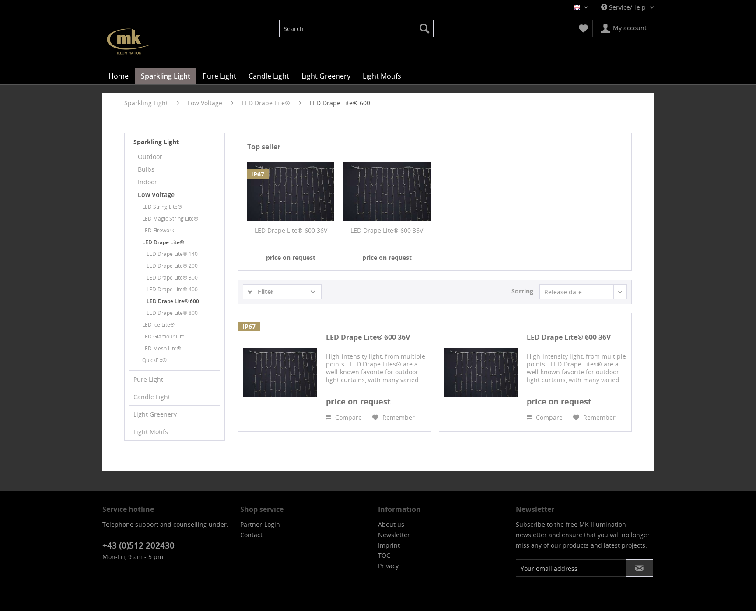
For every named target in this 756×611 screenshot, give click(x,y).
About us (391, 524)
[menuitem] (356, 28)
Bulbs (146, 169)
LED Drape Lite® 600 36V (291, 230)
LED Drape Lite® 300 (172, 277)
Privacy (388, 566)
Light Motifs (150, 432)
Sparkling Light (156, 142)
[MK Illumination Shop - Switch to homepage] (128, 41)
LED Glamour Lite (163, 336)
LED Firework (158, 230)
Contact (251, 535)
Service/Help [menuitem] (627, 7)
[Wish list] (583, 28)
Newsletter (394, 535)
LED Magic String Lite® (170, 218)
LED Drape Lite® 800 (172, 313)
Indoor (147, 182)
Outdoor (150, 156)
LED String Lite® (162, 207)
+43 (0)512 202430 (138, 545)
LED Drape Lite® (163, 242)
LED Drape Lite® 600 (173, 301)
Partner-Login (260, 524)
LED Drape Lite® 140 (172, 254)
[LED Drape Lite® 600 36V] (291, 191)
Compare (347, 417)
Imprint (389, 545)
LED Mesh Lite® (161, 348)
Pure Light (148, 379)
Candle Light (151, 397)
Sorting (522, 291)
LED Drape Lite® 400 (172, 289)
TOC (384, 555)
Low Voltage (156, 194)
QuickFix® (154, 360)
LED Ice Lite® (158, 324)
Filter (264, 291)
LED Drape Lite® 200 (172, 265)
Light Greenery (155, 414)
